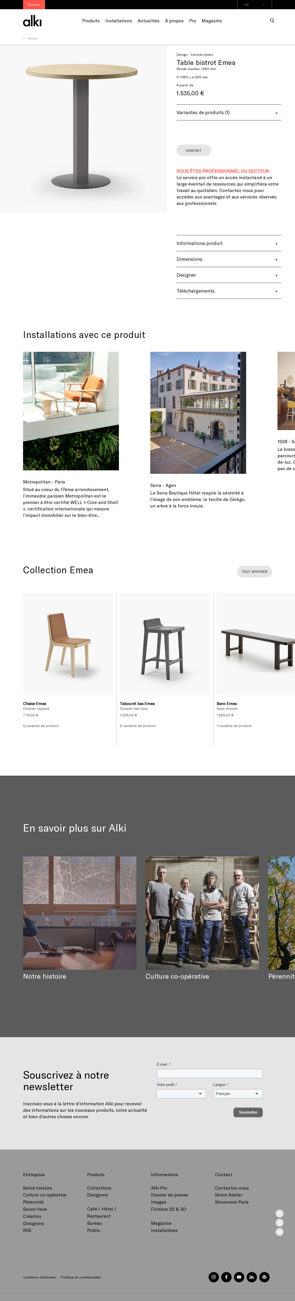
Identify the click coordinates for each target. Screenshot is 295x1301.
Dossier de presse (169, 1194)
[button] (272, 20)
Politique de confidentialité (80, 1277)
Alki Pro (159, 1187)
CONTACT (194, 150)
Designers (33, 1223)
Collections (99, 1187)
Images (158, 1202)
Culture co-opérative (44, 1194)
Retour (33, 38)
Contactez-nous (232, 1187)
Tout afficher (254, 571)
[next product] (279, 1213)
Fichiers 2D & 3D (168, 1209)
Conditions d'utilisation (39, 1277)
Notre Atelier (228, 1194)
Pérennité (33, 1202)
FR (246, 5)
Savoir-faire (35, 1209)
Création (32, 1216)
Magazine (161, 1223)
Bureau (94, 1223)
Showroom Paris (232, 1202)
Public (93, 1230)
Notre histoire (37, 1187)
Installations (164, 1230)
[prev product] (279, 1223)
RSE (27, 1230)
